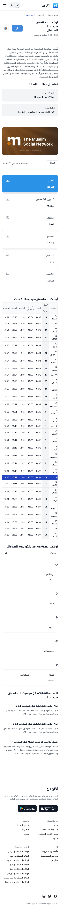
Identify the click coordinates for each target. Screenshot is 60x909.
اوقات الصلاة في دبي (19, 864)
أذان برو (46, 5)
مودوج (50, 680)
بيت (56, 15)
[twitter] (49, 896)
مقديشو (24, 674)
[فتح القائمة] (4, 5)
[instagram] (44, 896)
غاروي (51, 627)
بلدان (49, 15)
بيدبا (27, 574)
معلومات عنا (23, 825)
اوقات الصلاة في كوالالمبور (16, 878)
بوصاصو (50, 574)
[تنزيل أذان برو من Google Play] (27, 808)
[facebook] (55, 896)
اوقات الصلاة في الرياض (18, 873)
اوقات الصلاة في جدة (19, 869)
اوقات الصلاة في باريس (18, 851)
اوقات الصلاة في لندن (19, 856)
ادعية (55, 838)
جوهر (51, 603)
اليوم (52, 162)
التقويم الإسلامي (50, 829)
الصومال (40, 15)
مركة (51, 674)
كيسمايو (49, 651)
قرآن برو (54, 860)
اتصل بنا (25, 829)
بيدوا (52, 579)
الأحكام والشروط (50, 851)
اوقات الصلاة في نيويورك (17, 860)
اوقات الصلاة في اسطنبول (16, 882)
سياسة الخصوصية (49, 856)
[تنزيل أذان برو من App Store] (48, 808)
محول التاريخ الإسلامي (48, 834)
